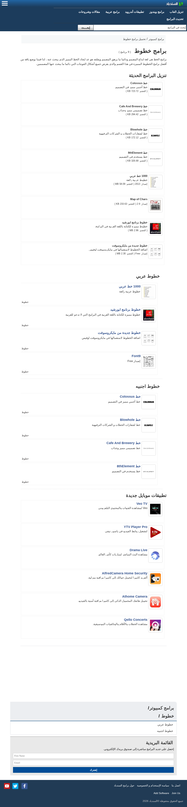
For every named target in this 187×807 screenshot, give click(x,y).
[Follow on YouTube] (7, 785)
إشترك (93, 769)
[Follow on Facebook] (24, 785)
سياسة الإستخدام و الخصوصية (153, 785)
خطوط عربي (165, 724)
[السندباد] (165, 4)
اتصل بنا (176, 785)
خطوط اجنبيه (165, 730)
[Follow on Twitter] (15, 785)
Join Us (176, 793)
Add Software (161, 793)
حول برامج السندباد (124, 785)
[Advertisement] (93, 674)
